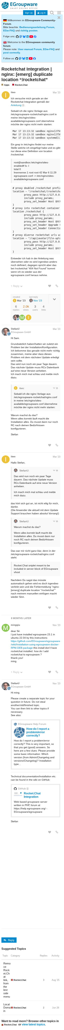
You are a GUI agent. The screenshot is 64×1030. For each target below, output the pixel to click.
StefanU (15, 329)
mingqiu (15, 625)
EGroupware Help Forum (32, 724)
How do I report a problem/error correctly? (37, 732)
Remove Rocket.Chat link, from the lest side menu (6, 980)
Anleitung (17, 105)
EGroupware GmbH (21, 332)
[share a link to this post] (57, 286)
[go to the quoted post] (56, 388)
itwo (13, 92)
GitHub (23, 788)
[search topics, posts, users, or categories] (51, 12)
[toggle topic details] (54, 299)
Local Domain (6, 1008)
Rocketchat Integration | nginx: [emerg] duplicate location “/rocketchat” (27, 74)
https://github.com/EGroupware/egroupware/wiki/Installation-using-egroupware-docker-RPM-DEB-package (35, 644)
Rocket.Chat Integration (32, 795)
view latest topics (33, 1024)
